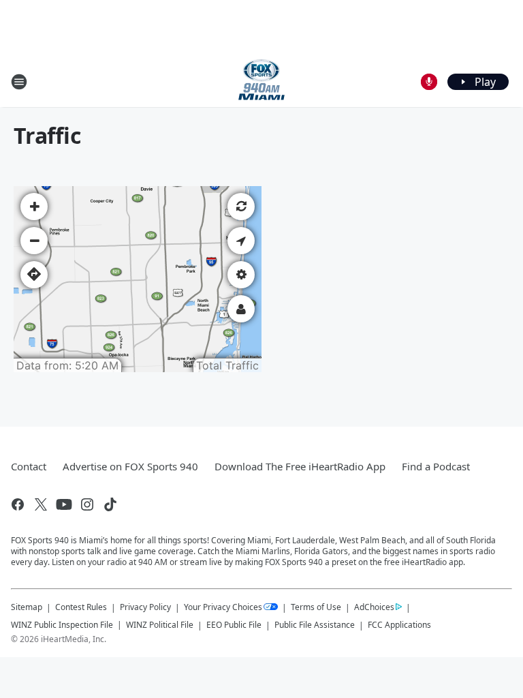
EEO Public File (234, 625)
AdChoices (374, 607)
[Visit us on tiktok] (110, 504)
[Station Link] (261, 81)
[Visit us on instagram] (87, 504)
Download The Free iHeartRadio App (300, 466)
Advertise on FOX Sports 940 (130, 466)
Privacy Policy (145, 607)
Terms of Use (316, 607)
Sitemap (26, 607)
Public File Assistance (314, 625)
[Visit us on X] (41, 504)
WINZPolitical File (159, 625)
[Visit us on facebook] (18, 504)
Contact (28, 466)
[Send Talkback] (429, 82)
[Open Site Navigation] (19, 82)
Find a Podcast (436, 466)
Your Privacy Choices (223, 607)
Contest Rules (81, 607)
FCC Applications (399, 624)
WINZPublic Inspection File (62, 624)
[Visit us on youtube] (64, 504)
